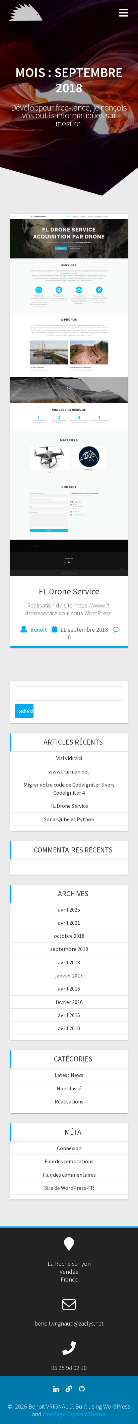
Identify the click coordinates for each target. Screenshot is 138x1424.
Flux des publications (69, 1161)
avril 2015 (69, 1015)
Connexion (69, 1148)
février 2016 (69, 1002)
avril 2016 (69, 988)
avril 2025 (69, 909)
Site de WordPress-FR (69, 1187)
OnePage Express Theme (74, 1414)
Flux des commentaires (69, 1174)
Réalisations (69, 1101)
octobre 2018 (69, 935)
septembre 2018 (69, 949)
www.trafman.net (69, 771)
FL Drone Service (69, 591)
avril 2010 (69, 1028)
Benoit (38, 629)
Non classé (69, 1088)
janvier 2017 (69, 975)
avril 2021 (69, 922)
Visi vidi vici (69, 758)
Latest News (69, 1075)
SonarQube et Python (69, 819)
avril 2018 (69, 962)
